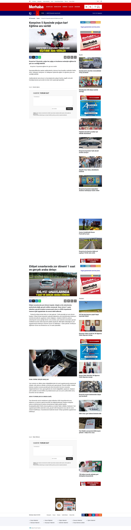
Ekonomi (77, 6)
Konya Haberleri (34, 520)
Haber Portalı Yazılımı (36, 528)
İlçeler (71, 6)
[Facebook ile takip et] (83, 515)
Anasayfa (33, 18)
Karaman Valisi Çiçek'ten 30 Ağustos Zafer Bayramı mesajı (60, 13)
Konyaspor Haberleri (50, 522)
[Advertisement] (53, 127)
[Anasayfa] (30, 1)
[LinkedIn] (36, 57)
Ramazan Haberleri (34, 522)
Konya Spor (57, 6)
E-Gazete (34, 1)
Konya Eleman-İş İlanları (79, 522)
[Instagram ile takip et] (97, 515)
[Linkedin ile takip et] (93, 515)
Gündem (64, 6)
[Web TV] (98, 1)
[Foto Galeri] (101, 1)
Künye (54, 515)
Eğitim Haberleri (91, 520)
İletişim (58, 515)
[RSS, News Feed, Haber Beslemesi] (100, 515)
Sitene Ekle (71, 515)
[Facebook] (30, 57)
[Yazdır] (65, 57)
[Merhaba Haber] (36, 6)
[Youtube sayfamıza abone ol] (90, 515)
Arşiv (52, 1)
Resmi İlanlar (71, 1)
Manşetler (39, 1)
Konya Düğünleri (48, 520)
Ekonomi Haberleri (77, 520)
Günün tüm (97, 13)
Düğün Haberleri (63, 520)
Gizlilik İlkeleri (65, 515)
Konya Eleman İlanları (59, 1)
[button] (68, 57)
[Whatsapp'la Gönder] (39, 57)
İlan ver (66, 1)
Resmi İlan (49, 6)
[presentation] (34, 13)
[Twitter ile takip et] (86, 515)
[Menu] (86, 7)
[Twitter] (33, 57)
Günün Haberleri (46, 1)
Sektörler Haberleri (63, 522)
